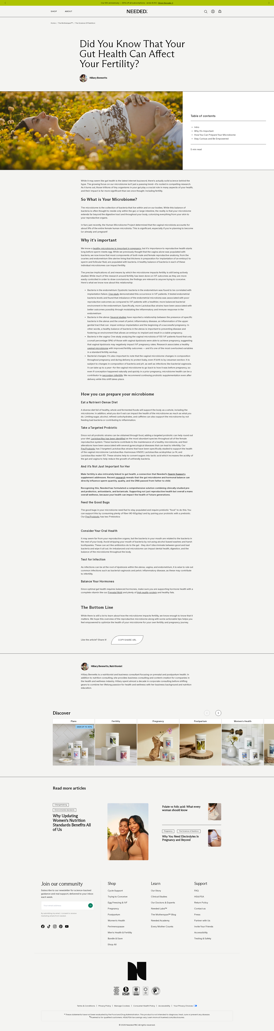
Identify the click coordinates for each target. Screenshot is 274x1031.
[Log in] (212, 11)
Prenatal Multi (115, 592)
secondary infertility (112, 375)
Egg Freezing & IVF (117, 902)
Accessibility (201, 932)
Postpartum (114, 914)
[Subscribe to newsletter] (90, 905)
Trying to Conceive (117, 896)
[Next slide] (218, 713)
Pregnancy (113, 908)
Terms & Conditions (86, 1006)
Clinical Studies (159, 896)
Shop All (112, 944)
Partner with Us (202, 920)
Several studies (118, 317)
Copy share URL (127, 640)
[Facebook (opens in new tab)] (43, 926)
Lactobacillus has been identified (108, 438)
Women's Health (116, 920)
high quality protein (147, 592)
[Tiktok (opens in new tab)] (49, 926)
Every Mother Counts (162, 926)
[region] (137, 3)
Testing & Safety (202, 938)
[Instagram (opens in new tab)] (55, 926)
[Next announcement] (269, 3)
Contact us (200, 908)
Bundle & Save (115, 938)
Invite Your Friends (203, 926)
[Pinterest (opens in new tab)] (61, 926)
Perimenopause (116, 926)
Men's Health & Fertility (120, 932)
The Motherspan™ (65, 23)
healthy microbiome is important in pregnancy (117, 248)
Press (197, 914)
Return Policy (201, 902)
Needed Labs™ (159, 908)
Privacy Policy (104, 1006)
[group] (73, 742)
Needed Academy (160, 920)
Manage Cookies (122, 1006)
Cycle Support (115, 890)
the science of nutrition (85, 23)
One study (113, 294)
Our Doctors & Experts (163, 902)
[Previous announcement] (5, 3)
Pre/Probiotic (88, 448)
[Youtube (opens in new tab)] (66, 926)
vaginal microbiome (97, 348)
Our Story (156, 890)
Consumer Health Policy (144, 1006)
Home (53, 23)
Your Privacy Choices (183, 1006)
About (68, 11)
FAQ (196, 890)
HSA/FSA (199, 896)
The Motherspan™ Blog (163, 914)
